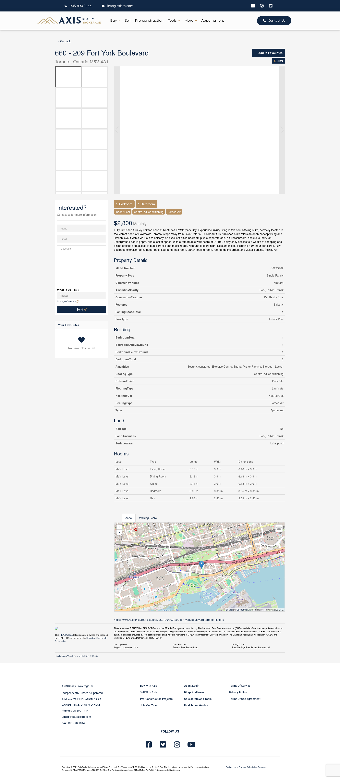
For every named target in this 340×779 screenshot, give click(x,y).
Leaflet (229, 609)
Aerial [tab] (128, 518)
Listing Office (238, 644)
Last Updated (120, 644)
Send (80, 309)
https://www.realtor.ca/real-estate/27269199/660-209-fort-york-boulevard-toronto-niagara (169, 620)
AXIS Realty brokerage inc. (78, 686)
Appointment (212, 20)
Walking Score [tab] (148, 518)
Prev (117, 130)
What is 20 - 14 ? (68, 289)
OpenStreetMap (244, 609)
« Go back (64, 41)
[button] (115, 20)
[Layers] (279, 528)
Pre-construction (149, 20)
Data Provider (179, 644)
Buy (113, 20)
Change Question (67, 301)
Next (282, 130)
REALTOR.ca (66, 634)
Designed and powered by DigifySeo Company (246, 767)
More (189, 20)
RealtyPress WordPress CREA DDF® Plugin (76, 655)
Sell (128, 20)
